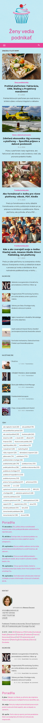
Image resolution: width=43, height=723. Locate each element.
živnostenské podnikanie (13, 511)
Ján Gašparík (25, 682)
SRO (36, 489)
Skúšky (27, 640)
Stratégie (25, 626)
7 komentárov (29, 364)
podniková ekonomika (30, 467)
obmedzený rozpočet (28, 453)
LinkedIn (5, 618)
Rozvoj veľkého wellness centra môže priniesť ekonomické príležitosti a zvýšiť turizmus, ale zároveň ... (20, 549)
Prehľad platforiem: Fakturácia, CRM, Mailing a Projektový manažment (21, 89)
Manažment (12, 635)
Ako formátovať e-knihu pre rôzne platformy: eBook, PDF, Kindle (21, 195)
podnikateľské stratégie (13, 460)
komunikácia (25, 445)
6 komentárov (30, 387)
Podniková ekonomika (17, 624)
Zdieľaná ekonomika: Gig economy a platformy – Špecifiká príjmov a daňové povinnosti (21, 141)
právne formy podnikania (13, 482)
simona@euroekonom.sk (10, 610)
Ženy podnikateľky (21, 82)
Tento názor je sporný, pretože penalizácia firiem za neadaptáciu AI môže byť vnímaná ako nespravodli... (20, 717)
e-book (19, 438)
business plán (28, 434)
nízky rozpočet (10, 453)
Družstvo (15, 361)
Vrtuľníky (29, 632)
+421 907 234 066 (8, 613)
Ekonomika (5, 637)
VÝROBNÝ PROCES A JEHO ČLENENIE (24, 373)
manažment (9, 449)
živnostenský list (10, 515)
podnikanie (22, 456)
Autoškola (36, 632)
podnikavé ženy (29, 464)
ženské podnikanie (11, 508)
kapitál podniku (9, 445)
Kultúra (21, 640)
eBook (30, 438)
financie (7, 442)
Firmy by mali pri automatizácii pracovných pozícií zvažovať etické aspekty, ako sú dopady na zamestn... (20, 707)
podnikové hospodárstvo (13, 475)
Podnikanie (5, 624)
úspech (7, 504)
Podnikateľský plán (21, 190)
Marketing (14, 640)
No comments (33, 659)
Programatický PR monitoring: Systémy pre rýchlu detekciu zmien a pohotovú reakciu (25, 296)
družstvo (8, 438)
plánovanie (8, 456)
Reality (4, 635)
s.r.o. (16, 486)
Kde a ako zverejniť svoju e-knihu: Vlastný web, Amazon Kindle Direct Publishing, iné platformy (21, 252)
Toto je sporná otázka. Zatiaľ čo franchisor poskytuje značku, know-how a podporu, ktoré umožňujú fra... (21, 568)
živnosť (25, 515)
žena (33, 504)
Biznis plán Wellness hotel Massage (23, 385)
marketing (23, 449)
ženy (25, 508)
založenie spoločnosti (24, 493)
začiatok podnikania (11, 497)
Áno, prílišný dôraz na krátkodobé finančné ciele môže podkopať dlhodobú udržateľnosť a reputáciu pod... (20, 529)
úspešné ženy (20, 504)
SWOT (18, 637)
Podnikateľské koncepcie (20, 396)
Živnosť (28, 624)
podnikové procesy (11, 478)
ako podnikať (28, 427)
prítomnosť (31, 482)
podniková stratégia (11, 471)
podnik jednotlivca (11, 467)
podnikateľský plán (11, 464)
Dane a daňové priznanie (21, 135)
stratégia (8, 493)
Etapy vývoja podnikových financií (23, 408)
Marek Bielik (25, 659)
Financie (36, 635)
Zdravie (12, 637)
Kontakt (32, 626)
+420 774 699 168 (8, 615)
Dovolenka (5, 642)
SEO (14, 632)
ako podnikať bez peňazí (13, 431)
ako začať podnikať (11, 434)
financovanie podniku (23, 442)
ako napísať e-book (11, 427)
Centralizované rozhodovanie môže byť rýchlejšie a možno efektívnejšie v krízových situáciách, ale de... (21, 578)
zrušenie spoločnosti (11, 500)
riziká (6, 486)
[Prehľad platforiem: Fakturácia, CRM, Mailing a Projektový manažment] (21, 67)
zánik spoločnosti (30, 500)
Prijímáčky (20, 635)
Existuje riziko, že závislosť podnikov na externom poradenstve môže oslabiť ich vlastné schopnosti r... (19, 539)
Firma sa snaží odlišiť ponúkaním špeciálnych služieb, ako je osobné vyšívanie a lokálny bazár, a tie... (20, 558)
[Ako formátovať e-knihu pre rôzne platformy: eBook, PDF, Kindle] (21, 174)
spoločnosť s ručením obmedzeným (16, 489)
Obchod (32, 640)
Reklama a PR (20, 632)
